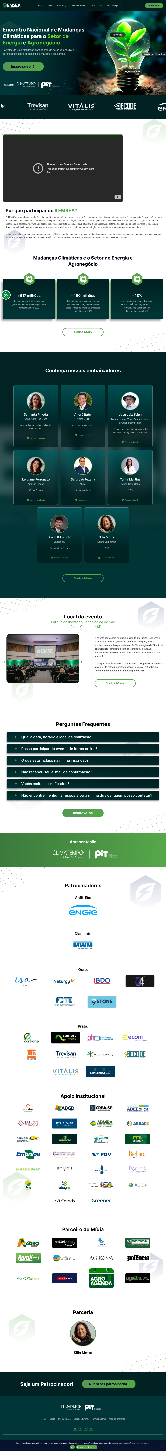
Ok (72, 1447)
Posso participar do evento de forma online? (59, 748)
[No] (162, 1445)
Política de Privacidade (86, 1447)
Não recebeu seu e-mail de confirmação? (56, 772)
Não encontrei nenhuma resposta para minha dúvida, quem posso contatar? (86, 795)
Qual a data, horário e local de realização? (57, 737)
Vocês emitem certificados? (45, 783)
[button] (4, 662)
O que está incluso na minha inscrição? (55, 760)
